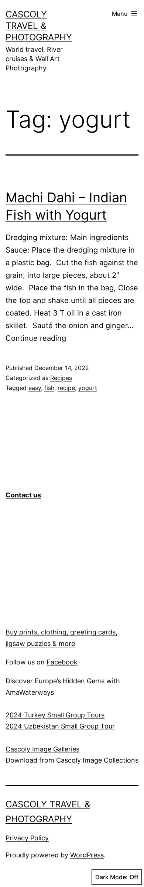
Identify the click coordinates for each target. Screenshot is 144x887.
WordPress (87, 855)
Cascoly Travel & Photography (39, 26)
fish (49, 387)
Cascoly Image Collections (97, 760)
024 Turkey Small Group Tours (57, 715)
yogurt (87, 387)
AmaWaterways (30, 692)
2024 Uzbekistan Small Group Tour (60, 726)
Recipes (61, 377)
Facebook (62, 662)
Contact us (23, 495)
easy (34, 387)
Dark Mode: (111, 877)
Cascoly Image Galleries (42, 749)
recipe (66, 387)
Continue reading (36, 338)
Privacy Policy (27, 838)
